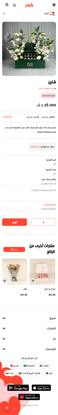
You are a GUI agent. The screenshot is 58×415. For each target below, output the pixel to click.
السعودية (31, 365)
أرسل (14, 222)
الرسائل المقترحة (50, 204)
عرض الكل (14, 249)
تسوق (52, 318)
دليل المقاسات (7, 116)
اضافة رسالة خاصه (48, 179)
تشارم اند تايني (49, 289)
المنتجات (51, 328)
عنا (54, 339)
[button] (54, 5)
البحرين (16, 365)
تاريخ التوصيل (50, 159)
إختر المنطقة (35, 146)
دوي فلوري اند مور (46, 88)
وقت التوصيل (50, 169)
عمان (11, 373)
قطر (50, 373)
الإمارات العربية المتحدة (31, 373)
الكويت (46, 365)
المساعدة (51, 349)
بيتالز (25, 289)
